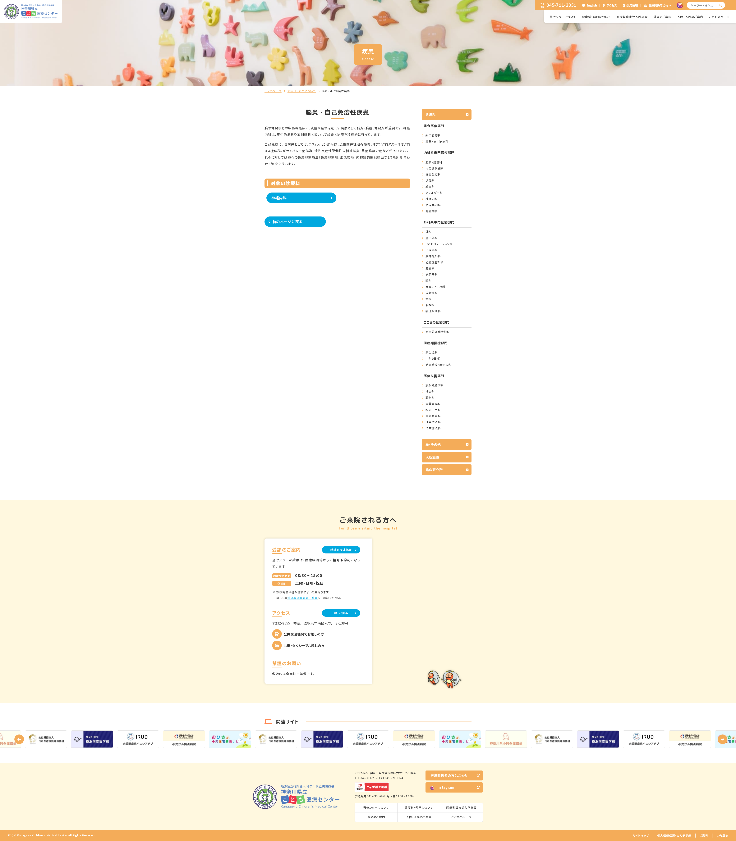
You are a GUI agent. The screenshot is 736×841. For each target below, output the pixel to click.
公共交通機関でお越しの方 (304, 634)
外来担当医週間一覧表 (302, 598)
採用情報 (632, 5)
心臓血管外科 (435, 262)
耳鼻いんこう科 (435, 287)
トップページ (273, 91)
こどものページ (719, 17)
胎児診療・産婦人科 (439, 365)
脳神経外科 (433, 256)
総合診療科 (433, 135)
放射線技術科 (435, 385)
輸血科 (430, 186)
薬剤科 (430, 398)
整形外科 (432, 238)
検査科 (430, 391)
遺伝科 (430, 180)
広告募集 (722, 836)
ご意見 (704, 836)
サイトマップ (641, 836)
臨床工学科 (433, 410)
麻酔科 (430, 305)
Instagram (445, 787)
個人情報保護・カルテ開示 (674, 836)
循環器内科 (433, 205)
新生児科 (432, 352)
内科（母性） (433, 359)
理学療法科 (433, 422)
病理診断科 (433, 311)
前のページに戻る (287, 221)
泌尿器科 (432, 274)
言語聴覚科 (433, 416)
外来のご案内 (662, 17)
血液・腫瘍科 (434, 162)
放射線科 (432, 293)
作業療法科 (433, 428)
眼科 (429, 281)
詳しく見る (341, 613)
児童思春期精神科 (438, 332)
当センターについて (563, 17)
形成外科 (432, 250)
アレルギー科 (434, 193)
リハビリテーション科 (439, 244)
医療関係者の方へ (659, 5)
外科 (429, 232)
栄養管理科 (433, 404)
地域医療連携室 (341, 550)
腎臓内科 (432, 211)
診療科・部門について (596, 17)
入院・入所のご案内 (690, 17)
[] (720, 5)
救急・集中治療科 (437, 141)
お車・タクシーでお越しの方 (304, 645)
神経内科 (279, 197)
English (591, 5)
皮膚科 (430, 268)
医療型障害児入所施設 (632, 17)
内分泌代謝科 (435, 168)
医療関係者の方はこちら (448, 775)
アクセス (612, 5)
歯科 (429, 299)
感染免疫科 (433, 174)
